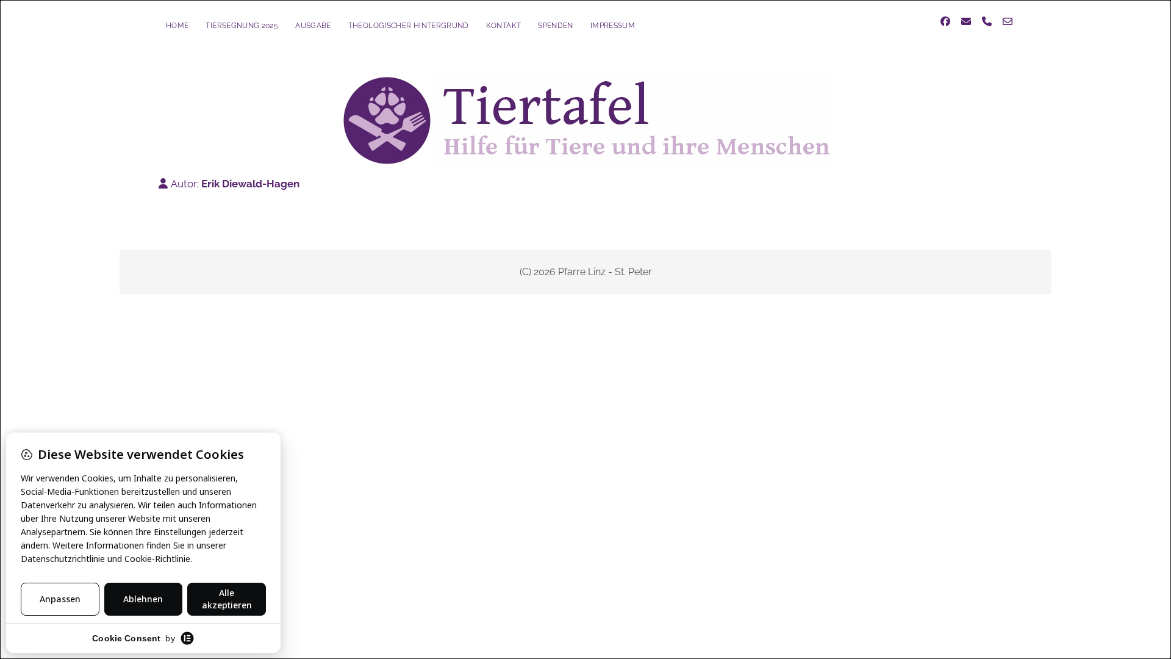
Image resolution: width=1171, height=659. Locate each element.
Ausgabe (313, 25)
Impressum (612, 25)
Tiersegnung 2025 (242, 25)
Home (177, 25)
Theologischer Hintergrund (408, 25)
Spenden (555, 25)
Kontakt (503, 25)
